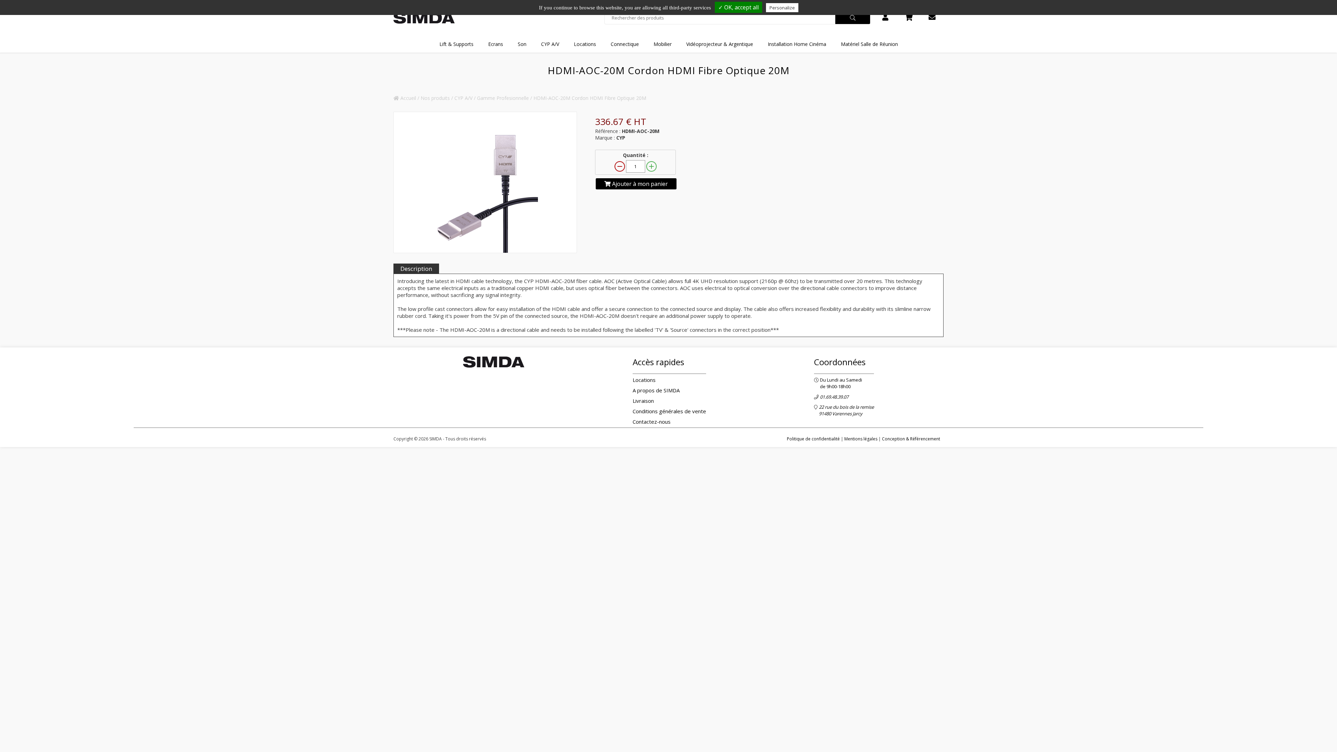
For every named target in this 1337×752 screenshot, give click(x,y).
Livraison (643, 400)
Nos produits (435, 98)
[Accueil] (424, 17)
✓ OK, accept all (738, 7)
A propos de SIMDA (656, 390)
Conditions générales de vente (669, 411)
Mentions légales (860, 439)
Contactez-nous (652, 421)
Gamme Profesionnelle (503, 98)
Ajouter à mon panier (639, 184)
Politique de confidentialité (813, 439)
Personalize (782, 8)
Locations (644, 379)
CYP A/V (463, 98)
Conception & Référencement (911, 439)
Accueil (407, 98)
